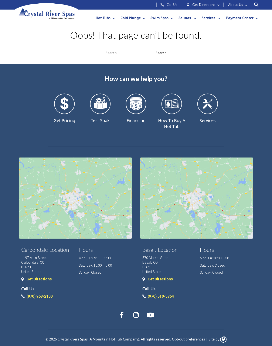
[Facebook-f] (121, 315)
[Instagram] (136, 315)
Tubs (103, 17)
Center (240, 17)
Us (235, 4)
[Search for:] (131, 53)
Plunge (130, 17)
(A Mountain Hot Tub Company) (114, 339)
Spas (159, 17)
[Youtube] (150, 315)
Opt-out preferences (188, 339)
